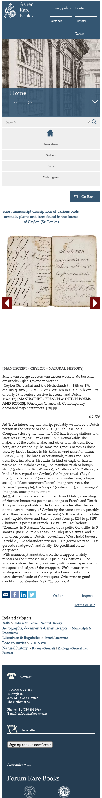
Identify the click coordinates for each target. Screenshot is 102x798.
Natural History (51, 623)
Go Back (88, 196)
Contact (80, 8)
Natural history (15, 648)
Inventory (51, 144)
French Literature (56, 638)
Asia (6, 622)
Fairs (50, 166)
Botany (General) (43, 648)
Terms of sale (85, 604)
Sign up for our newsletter (30, 744)
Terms (79, 33)
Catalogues (51, 177)
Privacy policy (61, 8)
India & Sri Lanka (26, 623)
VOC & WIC (38, 643)
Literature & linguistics (21, 637)
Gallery (51, 155)
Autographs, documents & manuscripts (34, 628)
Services (56, 20)
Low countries (14, 642)
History (80, 20)
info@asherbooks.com (32, 713)
